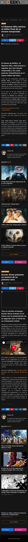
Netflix (3, 23)
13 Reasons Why (6, 139)
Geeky (18, 538)
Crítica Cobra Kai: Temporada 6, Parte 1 (14, 225)
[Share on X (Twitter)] (12, 40)
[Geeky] (14, 2)
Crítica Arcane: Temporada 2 (10, 204)
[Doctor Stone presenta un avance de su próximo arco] (14, 299)
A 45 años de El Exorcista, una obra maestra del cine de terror (14, 115)
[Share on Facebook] (5, 40)
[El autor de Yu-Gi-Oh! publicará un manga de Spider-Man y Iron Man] (14, 459)
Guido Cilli (8, 34)
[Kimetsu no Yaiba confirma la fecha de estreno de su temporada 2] (14, 504)
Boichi (3, 404)
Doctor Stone (10, 404)
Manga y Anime (5, 271)
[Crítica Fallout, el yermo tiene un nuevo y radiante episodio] (14, 236)
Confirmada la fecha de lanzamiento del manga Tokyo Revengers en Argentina (14, 491)
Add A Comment (14, 254)
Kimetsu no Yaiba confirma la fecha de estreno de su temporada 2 (13, 513)
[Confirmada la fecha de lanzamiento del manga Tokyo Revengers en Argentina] (14, 481)
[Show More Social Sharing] (25, 40)
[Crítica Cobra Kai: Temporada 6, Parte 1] (14, 216)
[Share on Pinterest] (20, 40)
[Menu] (2, 2)
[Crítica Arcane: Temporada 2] (14, 195)
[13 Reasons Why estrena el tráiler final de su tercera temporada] (14, 51)
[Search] (26, 2)
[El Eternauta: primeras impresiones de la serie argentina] (14, 173)
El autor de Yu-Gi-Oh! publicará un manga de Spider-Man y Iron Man (12, 469)
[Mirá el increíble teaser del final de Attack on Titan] (14, 437)
